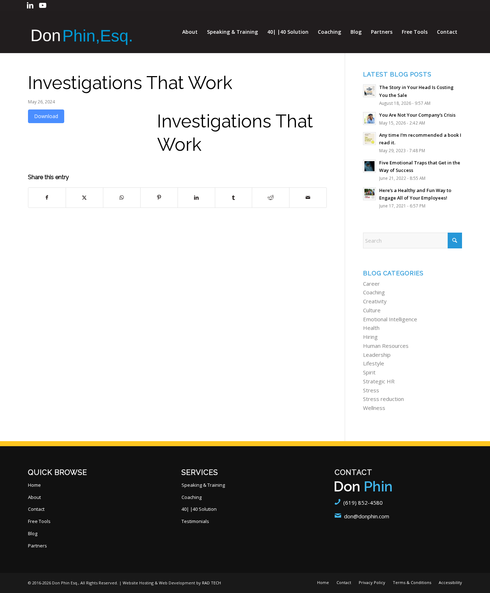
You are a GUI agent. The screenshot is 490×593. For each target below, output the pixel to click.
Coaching (374, 292)
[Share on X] (84, 197)
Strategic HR (379, 381)
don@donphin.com (366, 516)
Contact (36, 509)
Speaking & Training (203, 485)
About (34, 497)
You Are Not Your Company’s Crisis (417, 115)
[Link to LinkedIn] (30, 5)
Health (371, 327)
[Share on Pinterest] (159, 197)
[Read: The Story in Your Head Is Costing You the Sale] (369, 90)
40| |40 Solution (199, 509)
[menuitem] (190, 32)
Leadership (377, 354)
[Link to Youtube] (42, 5)
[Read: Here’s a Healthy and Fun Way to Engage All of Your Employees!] (369, 193)
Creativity (375, 301)
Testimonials (195, 521)
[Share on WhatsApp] (121, 197)
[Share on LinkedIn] (196, 197)
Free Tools (39, 521)
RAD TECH (211, 582)
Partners (37, 545)
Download (46, 116)
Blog (32, 533)
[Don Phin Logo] (82, 32)
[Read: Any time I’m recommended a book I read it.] (369, 138)
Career (371, 283)
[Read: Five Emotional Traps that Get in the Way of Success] (369, 166)
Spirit (369, 372)
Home (34, 485)
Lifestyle (373, 363)
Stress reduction (383, 398)
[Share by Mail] (307, 197)
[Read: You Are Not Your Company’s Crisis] (369, 118)
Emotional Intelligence (390, 319)
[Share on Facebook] (47, 197)
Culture (372, 310)
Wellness (374, 407)
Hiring (370, 336)
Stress (371, 390)
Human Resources (386, 345)
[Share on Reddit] (270, 197)
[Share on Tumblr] (233, 197)
